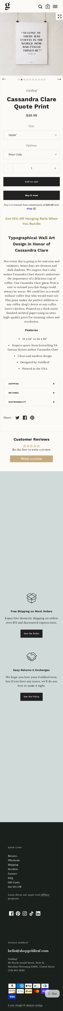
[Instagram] (25, 913)
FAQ (10, 878)
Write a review (31, 459)
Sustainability (17, 402)
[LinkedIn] (38, 913)
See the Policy (31, 696)
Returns (14, 393)
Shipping (14, 384)
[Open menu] (55, 6)
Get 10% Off (15, 886)
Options (31, 145)
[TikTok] (31, 913)
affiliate (45, 894)
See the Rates (31, 633)
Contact (12, 873)
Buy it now (31, 195)
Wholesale (14, 860)
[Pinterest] (18, 913)
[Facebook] (11, 913)
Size (31, 126)
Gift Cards (14, 882)
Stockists (13, 869)
